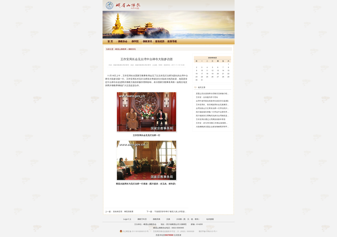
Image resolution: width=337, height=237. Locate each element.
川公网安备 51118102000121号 (135, 231)
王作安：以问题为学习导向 (207, 97)
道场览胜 (160, 41)
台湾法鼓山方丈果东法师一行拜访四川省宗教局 (215, 108)
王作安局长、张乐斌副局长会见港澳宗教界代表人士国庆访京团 (221, 104)
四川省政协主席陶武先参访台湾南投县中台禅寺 (215, 115)
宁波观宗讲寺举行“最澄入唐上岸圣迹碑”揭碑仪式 (174, 211)
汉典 (168, 219)
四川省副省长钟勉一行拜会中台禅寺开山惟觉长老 (216, 111)
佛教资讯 (147, 41)
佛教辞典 (156, 219)
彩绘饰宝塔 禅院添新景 (123, 211)
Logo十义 (127, 219)
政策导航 (172, 41)
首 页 (110, 41)
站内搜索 (210, 219)
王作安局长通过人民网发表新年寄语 (210, 119)
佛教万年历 (142, 219)
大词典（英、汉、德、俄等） (188, 219)
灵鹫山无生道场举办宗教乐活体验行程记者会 (214, 93)
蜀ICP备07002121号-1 (208, 231)
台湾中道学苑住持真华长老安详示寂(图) (212, 100)
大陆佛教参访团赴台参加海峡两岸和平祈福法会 (215, 126)
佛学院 (135, 41)
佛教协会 (122, 41)
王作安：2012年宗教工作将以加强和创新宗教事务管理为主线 (221, 123)
